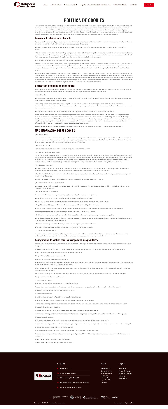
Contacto (133, 5)
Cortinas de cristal (70, 5)
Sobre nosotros (56, 5)
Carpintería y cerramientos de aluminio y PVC (95, 5)
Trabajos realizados (120, 5)
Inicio (45, 5)
